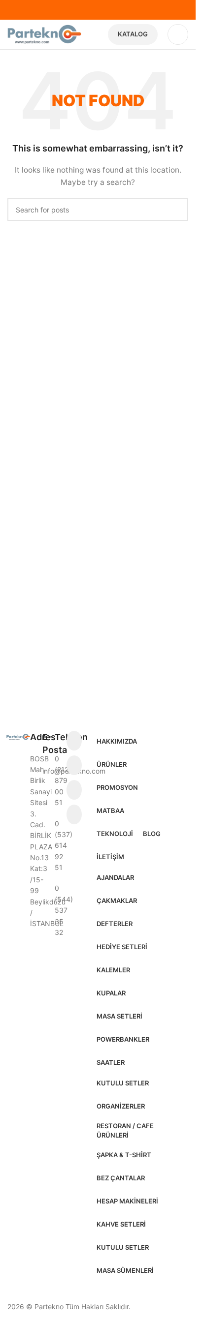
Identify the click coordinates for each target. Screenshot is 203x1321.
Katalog (133, 34)
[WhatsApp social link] (74, 814)
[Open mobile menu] (178, 34)
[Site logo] (44, 34)
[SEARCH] (177, 209)
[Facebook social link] (74, 741)
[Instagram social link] (74, 765)
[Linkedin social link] (74, 790)
